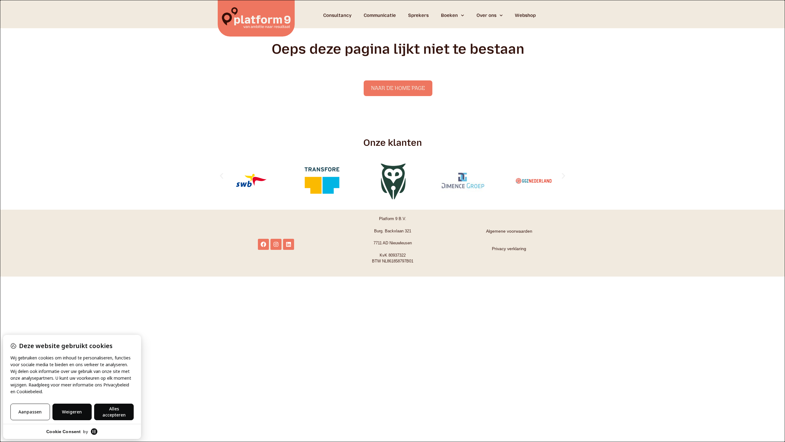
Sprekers (418, 15)
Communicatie (380, 15)
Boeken (449, 15)
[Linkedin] (288, 244)
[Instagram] (275, 244)
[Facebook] (263, 244)
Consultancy (337, 15)
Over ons (486, 15)
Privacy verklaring (509, 248)
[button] (221, 176)
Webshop (525, 15)
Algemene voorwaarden (509, 231)
